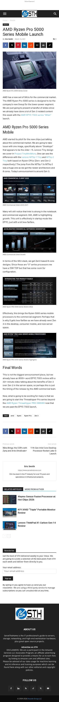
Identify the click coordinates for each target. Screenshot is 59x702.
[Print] (43, 45)
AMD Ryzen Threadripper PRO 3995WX (25, 403)
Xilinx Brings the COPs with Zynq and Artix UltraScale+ (15, 449)
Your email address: (12, 567)
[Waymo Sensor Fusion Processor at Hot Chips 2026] (9, 499)
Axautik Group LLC (35, 698)
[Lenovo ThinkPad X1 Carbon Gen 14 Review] (9, 526)
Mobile (12, 20)
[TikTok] (33, 688)
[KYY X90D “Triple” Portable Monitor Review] (9, 512)
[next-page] (9, 536)
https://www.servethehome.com (29, 470)
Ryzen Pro (28, 416)
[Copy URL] (49, 45)
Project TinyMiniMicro (25, 153)
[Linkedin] (24, 45)
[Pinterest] (18, 45)
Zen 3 (36, 416)
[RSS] (26, 688)
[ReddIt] (30, 45)
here (12, 667)
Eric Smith (9, 39)
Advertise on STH (29, 647)
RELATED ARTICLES (13, 489)
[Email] (37, 45)
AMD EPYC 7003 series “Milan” (36, 115)
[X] (12, 45)
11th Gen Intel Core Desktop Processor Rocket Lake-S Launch (43, 451)
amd (12, 416)
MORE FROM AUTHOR (34, 489)
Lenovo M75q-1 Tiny (32, 157)
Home (5, 20)
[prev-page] (4, 536)
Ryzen (19, 416)
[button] (4, 13)
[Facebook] (5, 45)
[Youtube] (48, 688)
